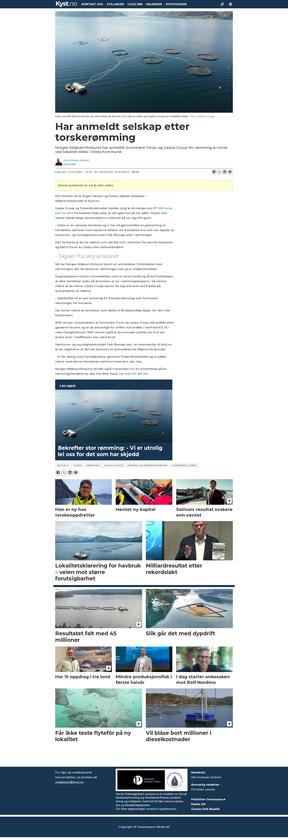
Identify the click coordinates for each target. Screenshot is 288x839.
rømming (93, 465)
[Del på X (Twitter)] (219, 171)
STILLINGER (115, 4)
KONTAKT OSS (92, 4)
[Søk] (222, 4)
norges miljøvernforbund (148, 465)
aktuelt (63, 465)
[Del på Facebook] (214, 171)
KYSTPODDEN (176, 4)
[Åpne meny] (230, 4)
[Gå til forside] (66, 4)
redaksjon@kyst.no (69, 782)
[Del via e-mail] (230, 171)
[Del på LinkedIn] (224, 171)
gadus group (113, 465)
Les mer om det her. (134, 373)
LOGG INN (135, 4)
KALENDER (154, 4)
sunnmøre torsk (184, 465)
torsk (77, 465)
